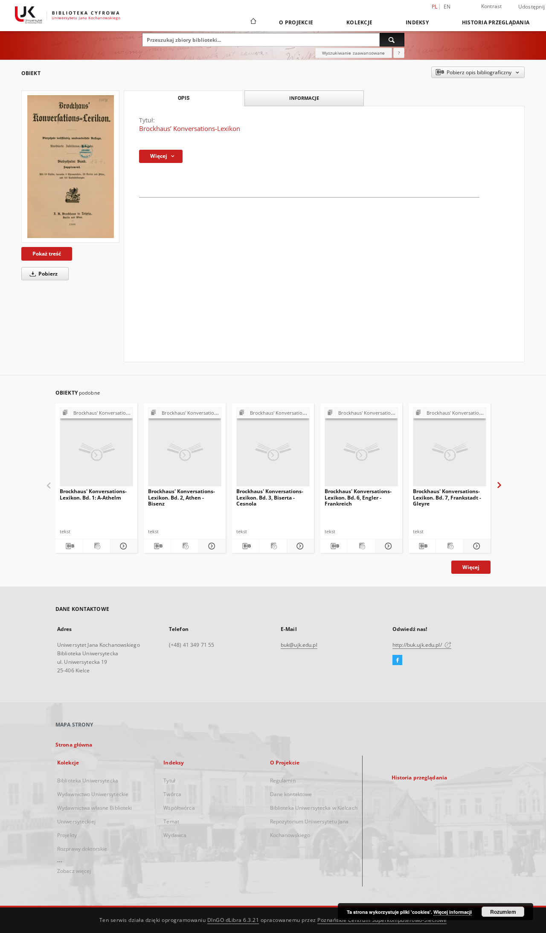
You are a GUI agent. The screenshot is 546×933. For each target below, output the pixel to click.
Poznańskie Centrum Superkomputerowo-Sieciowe (382, 920)
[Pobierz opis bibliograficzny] (68, 546)
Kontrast (491, 6)
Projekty (67, 835)
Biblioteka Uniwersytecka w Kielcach (313, 807)
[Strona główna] (252, 22)
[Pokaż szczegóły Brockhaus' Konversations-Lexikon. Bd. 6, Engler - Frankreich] (387, 546)
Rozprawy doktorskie (82, 848)
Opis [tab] (183, 98)
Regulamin (283, 780)
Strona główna (74, 744)
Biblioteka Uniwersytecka (87, 780)
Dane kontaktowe (291, 794)
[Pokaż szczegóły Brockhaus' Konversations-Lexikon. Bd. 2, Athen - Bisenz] (210, 546)
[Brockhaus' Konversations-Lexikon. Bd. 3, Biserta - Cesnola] (273, 449)
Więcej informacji (452, 912)
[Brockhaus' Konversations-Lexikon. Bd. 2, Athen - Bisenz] (184, 449)
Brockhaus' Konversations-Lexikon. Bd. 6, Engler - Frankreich (358, 497)
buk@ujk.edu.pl (299, 644)
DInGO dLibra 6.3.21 (233, 920)
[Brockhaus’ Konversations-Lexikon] (70, 166)
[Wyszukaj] (392, 40)
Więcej (470, 567)
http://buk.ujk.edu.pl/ (417, 644)
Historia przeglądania (495, 22)
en (447, 6)
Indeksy (417, 22)
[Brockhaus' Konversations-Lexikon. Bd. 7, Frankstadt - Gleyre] (449, 449)
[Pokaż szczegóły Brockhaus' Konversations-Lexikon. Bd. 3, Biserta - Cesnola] (299, 546)
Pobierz (47, 273)
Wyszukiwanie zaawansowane (353, 53)
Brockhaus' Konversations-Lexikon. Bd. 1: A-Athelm (93, 494)
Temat (171, 821)
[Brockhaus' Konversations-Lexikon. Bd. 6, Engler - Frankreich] (361, 449)
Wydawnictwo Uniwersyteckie (92, 794)
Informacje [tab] (304, 98)
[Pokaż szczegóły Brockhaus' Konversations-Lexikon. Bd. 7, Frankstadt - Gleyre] (475, 546)
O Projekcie (296, 22)
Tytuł (169, 780)
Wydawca (174, 835)
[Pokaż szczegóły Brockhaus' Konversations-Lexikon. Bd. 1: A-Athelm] (122, 546)
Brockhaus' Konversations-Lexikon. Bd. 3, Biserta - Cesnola (269, 497)
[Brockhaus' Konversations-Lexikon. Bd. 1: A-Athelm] (96, 449)
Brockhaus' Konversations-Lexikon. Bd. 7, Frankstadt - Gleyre (447, 497)
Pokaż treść (46, 253)
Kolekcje (359, 22)
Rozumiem (503, 912)
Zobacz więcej (74, 871)
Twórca (172, 794)
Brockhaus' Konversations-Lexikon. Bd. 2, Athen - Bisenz (181, 497)
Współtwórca (179, 807)
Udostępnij (531, 6)
